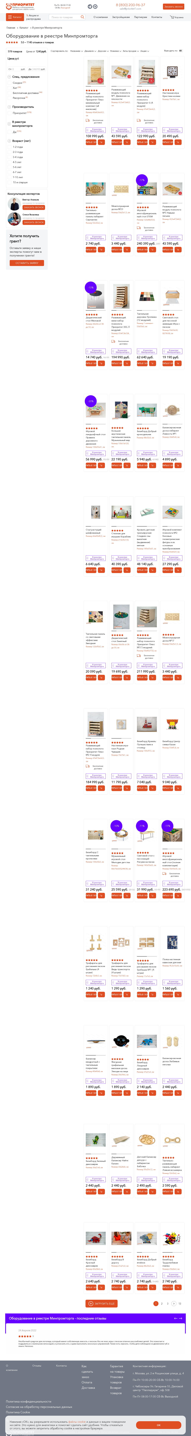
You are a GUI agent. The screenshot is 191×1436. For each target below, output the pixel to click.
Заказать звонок (173, 6)
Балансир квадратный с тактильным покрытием (93, 1063)
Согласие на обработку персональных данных (39, 1407)
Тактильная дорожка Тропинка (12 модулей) (147, 316)
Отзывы (36, 1365)
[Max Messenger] (95, 6)
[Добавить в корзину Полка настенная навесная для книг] (178, 994)
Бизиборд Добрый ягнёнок (146, 1261)
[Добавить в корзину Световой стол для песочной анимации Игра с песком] (178, 363)
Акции (143, 51)
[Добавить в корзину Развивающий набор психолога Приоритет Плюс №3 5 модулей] (152, 677)
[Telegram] (90, 6)
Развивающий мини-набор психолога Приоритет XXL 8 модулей (120, 323)
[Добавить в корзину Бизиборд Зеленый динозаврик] (101, 1191)
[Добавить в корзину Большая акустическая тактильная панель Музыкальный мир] (127, 465)
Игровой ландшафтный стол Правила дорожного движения (95, 437)
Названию (75, 51)
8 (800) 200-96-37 (130, 5)
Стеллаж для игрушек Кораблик (121, 535)
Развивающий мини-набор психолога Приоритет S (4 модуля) (145, 99)
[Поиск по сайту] (82, 17)
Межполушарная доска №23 (120, 208)
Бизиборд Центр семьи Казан (171, 743)
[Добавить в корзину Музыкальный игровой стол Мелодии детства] (127, 895)
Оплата (87, 1382)
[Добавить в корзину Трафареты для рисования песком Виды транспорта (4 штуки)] (127, 994)
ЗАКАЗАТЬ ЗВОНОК (34, 207)
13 (179, 1303)
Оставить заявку (27, 262)
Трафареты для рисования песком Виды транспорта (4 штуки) (121, 968)
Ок (159, 1425)
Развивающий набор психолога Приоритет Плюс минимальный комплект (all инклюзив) (95, 101)
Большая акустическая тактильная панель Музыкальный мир (121, 435)
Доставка (88, 1388)
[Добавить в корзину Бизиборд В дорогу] (127, 1287)
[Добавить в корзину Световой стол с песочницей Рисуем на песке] (152, 895)
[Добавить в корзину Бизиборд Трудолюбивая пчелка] (178, 1287)
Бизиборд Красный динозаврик (92, 1262)
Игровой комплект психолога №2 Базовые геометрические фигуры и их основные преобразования (172, 539)
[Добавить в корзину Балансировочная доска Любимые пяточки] (178, 1093)
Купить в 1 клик (91, 142)
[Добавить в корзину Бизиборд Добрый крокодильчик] (152, 465)
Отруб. (17, 69)
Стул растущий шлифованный (93, 531)
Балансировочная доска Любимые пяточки (171, 1061)
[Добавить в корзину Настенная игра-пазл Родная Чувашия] (127, 788)
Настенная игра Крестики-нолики (171, 94)
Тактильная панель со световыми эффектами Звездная (95, 638)
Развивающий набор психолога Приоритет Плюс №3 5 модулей (146, 643)
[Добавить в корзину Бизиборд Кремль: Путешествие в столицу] (152, 788)
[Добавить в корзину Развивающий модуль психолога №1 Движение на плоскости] (127, 142)
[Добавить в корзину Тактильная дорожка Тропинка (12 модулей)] (152, 363)
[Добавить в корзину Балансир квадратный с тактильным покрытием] (101, 1093)
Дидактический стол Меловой (94, 319)
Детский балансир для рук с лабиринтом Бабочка (146, 1161)
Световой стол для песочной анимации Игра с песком (171, 322)
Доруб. (37, 69)
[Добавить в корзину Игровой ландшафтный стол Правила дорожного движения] (101, 465)
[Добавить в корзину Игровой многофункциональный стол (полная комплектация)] (178, 895)
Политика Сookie (18, 1412)
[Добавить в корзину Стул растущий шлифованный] (101, 570)
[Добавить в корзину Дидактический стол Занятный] (127, 677)
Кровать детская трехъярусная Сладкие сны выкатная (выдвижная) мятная (146, 537)
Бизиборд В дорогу (117, 1261)
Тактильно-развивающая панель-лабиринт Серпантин (94, 215)
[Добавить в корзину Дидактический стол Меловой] (101, 363)
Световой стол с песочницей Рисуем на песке (145, 858)
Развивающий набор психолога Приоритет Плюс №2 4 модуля (95, 750)
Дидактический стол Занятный (119, 640)
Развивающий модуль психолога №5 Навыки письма (171, 211)
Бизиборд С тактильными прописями (92, 855)
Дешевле (89, 51)
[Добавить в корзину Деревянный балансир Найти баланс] (127, 1191)
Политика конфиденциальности (28, 1401)
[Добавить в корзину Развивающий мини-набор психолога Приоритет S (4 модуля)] (152, 142)
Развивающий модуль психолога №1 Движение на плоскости (120, 94)
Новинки (114, 51)
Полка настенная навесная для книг (171, 961)
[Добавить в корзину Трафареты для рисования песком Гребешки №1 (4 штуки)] (152, 994)
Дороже (102, 51)
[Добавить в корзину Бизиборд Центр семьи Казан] (178, 788)
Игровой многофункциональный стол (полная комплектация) (172, 861)
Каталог (17, 17)
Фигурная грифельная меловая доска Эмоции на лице (119, 1066)
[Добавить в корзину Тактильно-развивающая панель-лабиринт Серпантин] (101, 249)
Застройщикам (121, 17)
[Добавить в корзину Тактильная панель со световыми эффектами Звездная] (101, 677)
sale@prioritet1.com (130, 8)
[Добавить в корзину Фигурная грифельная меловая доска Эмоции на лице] (127, 1093)
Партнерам (140, 17)
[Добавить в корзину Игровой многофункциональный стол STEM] (152, 249)
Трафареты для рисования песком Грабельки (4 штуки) (95, 968)
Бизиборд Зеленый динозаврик (96, 1163)
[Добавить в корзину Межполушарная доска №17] (178, 677)
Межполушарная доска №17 (171, 639)
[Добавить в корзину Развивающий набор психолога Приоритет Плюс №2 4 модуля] (101, 788)
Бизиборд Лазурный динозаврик (143, 1065)
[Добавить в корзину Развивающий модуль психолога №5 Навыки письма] (178, 249)
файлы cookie (77, 1421)
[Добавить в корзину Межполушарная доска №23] (127, 249)
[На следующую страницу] (173, 1303)
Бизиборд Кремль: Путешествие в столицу (146, 744)
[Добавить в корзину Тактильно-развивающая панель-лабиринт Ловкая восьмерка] (178, 1191)
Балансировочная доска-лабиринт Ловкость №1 (171, 430)
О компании (101, 17)
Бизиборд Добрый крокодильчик (146, 433)
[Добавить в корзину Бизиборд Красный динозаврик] (101, 1287)
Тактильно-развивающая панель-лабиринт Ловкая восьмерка (172, 1165)
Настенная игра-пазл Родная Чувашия (120, 748)
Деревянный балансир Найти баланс (119, 1160)
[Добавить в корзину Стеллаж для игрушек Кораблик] (127, 570)
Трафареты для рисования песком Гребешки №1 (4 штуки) (146, 968)
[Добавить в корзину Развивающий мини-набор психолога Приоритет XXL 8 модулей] (127, 363)
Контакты (156, 17)
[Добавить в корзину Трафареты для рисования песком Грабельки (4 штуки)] (101, 994)
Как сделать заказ (87, 1371)
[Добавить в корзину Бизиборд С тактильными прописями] (101, 895)
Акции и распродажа (33, 17)
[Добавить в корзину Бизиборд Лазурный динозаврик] (152, 1093)
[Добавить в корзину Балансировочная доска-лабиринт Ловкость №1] (178, 465)
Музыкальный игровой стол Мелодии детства (120, 859)
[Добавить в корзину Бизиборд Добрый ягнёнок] (152, 1287)
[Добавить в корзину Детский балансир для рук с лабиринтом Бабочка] (152, 1191)
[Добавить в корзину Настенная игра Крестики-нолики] (178, 142)
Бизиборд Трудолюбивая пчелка (170, 1262)
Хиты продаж (130, 51)
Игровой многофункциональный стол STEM (147, 213)
